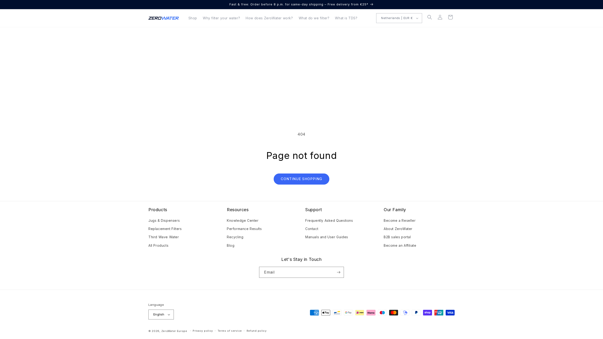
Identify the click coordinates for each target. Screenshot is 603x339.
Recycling (235, 237)
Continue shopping (301, 179)
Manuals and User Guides (326, 237)
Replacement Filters (165, 229)
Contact (311, 229)
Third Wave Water (163, 237)
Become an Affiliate (400, 245)
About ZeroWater (398, 229)
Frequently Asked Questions (329, 220)
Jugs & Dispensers (164, 220)
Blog (230, 245)
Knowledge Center (243, 220)
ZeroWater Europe (174, 331)
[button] (429, 17)
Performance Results (244, 229)
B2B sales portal (397, 237)
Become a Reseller (400, 220)
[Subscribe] (338, 272)
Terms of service (230, 330)
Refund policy (257, 330)
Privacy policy (203, 330)
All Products (158, 245)
